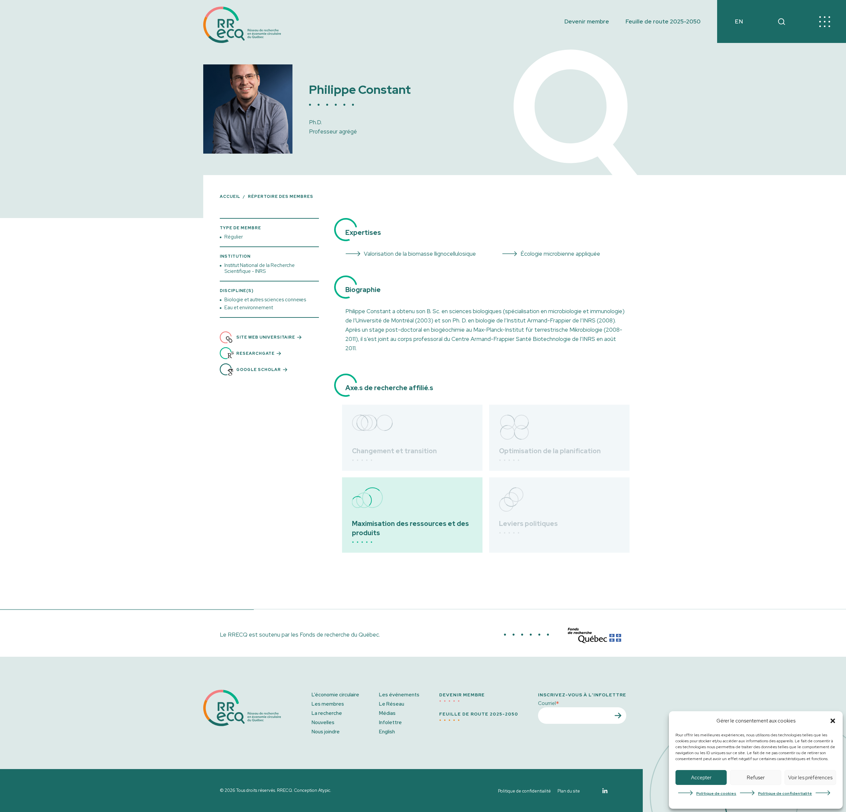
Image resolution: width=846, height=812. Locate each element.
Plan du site (569, 791)
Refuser (756, 777)
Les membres (328, 704)
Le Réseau (391, 704)
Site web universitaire (265, 337)
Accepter (701, 777)
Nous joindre (326, 731)
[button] (832, 721)
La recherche (327, 713)
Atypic (324, 790)
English (387, 731)
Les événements (399, 694)
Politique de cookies (716, 793)
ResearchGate (255, 353)
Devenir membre (586, 21)
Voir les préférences (810, 777)
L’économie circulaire (335, 694)
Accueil (230, 196)
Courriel (548, 702)
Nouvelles (323, 722)
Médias (387, 713)
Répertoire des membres (280, 196)
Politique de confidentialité (785, 793)
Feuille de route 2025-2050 (663, 21)
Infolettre (390, 722)
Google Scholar (258, 369)
